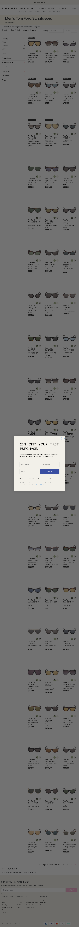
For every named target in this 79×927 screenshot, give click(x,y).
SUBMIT (50, 472)
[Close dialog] (62, 438)
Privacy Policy (39, 485)
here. (51, 478)
